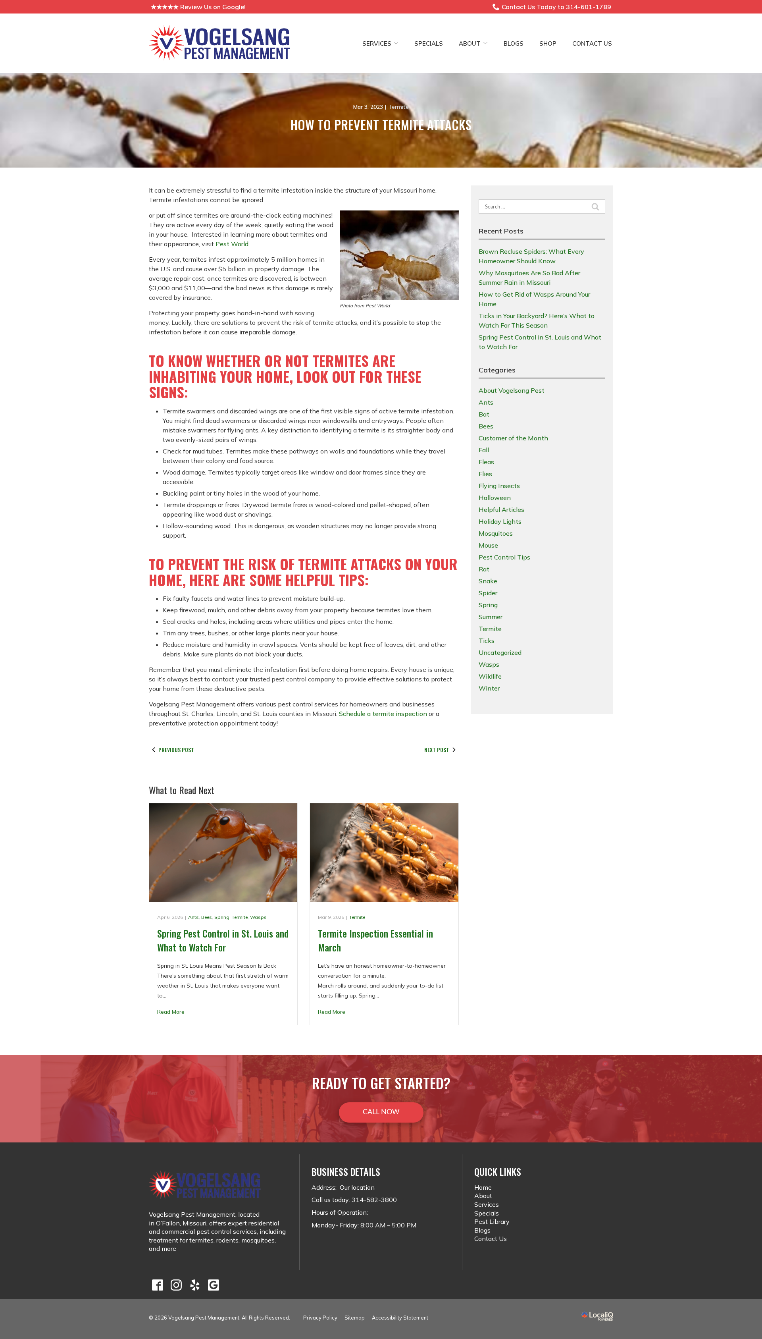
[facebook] (157, 1284)
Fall (484, 450)
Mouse (488, 545)
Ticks (487, 640)
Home (483, 1187)
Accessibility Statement (400, 1317)
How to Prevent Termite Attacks (381, 124)
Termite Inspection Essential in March (375, 940)
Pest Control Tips (504, 557)
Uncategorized (500, 652)
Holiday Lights (500, 521)
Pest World (232, 244)
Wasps (258, 917)
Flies (485, 474)
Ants (193, 917)
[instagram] (176, 1284)
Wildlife (490, 676)
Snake (488, 581)
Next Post (436, 750)
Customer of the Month (513, 438)
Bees (206, 917)
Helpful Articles (501, 509)
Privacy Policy (320, 1317)
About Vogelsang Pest (512, 390)
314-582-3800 (374, 1200)
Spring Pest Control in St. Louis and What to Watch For (223, 940)
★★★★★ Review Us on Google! (198, 7)
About (470, 43)
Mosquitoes (496, 533)
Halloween (495, 498)
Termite (398, 106)
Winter (489, 688)
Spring (221, 917)
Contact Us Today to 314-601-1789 (556, 7)
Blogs (513, 43)
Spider (488, 593)
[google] (213, 1284)
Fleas (486, 462)
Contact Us (592, 43)
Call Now (381, 1112)
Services (376, 43)
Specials (428, 43)
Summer (490, 617)
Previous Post (176, 750)
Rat (484, 569)
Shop (547, 43)
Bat (484, 414)
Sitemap (354, 1317)
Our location (356, 1187)
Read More (171, 1011)
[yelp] (194, 1284)
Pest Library (492, 1221)
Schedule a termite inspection (383, 714)
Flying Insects (499, 486)
